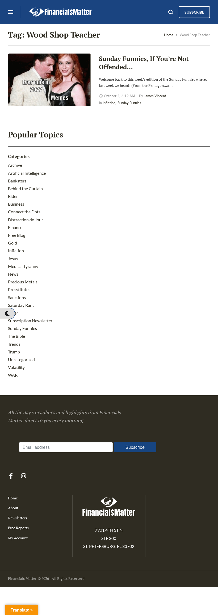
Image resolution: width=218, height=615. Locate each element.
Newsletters (17, 517)
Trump (14, 351)
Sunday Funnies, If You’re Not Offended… (144, 62)
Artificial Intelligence (27, 173)
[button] (7, 313)
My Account (18, 537)
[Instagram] (23, 476)
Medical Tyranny (23, 266)
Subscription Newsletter (30, 320)
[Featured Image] (49, 93)
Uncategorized (21, 359)
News (13, 273)
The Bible (16, 336)
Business (16, 203)
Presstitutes (19, 289)
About (13, 507)
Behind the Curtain (25, 188)
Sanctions (17, 297)
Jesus (13, 258)
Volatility (16, 367)
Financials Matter (22, 578)
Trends (14, 344)
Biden (13, 196)
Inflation (16, 250)
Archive (15, 165)
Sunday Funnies (22, 328)
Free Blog (16, 235)
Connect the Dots (24, 211)
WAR (13, 374)
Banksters (17, 180)
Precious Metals (22, 281)
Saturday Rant (21, 305)
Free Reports (18, 527)
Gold (12, 242)
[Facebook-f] (11, 476)
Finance (15, 227)
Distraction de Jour (25, 219)
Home (168, 35)
